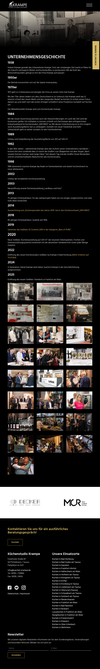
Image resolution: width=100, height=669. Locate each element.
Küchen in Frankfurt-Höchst (64, 568)
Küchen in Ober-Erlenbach (63, 624)
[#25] (67, 502)
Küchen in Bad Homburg (63, 559)
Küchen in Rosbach (60, 608)
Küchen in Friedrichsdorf (63, 618)
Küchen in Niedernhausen (63, 599)
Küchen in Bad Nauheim (62, 605)
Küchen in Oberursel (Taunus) (65, 590)
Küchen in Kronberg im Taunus (65, 584)
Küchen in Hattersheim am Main (66, 571)
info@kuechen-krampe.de (19, 570)
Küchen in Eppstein (60, 565)
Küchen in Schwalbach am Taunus (66, 593)
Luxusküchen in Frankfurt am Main (67, 612)
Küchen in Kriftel (59, 581)
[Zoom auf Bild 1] (20, 291)
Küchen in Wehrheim (61, 627)
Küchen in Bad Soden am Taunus (66, 562)
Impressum (25, 593)
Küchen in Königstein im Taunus (66, 577)
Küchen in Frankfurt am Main (64, 602)
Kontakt (15, 542)
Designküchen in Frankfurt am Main (67, 615)
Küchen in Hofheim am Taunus (65, 574)
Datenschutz (13, 593)
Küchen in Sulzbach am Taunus (65, 596)
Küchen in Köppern (60, 621)
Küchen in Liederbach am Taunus (66, 587)
